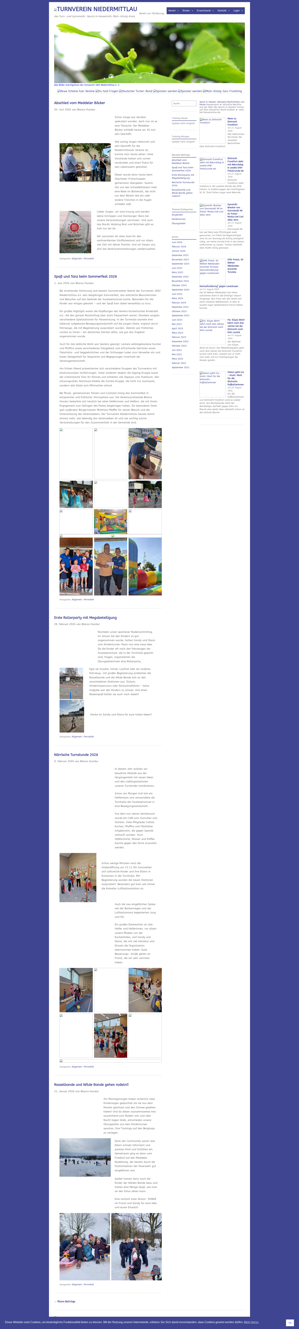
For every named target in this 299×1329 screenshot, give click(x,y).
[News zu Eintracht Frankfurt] (212, 143)
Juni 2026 (177, 242)
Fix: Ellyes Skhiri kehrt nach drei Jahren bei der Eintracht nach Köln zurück (236, 326)
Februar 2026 (179, 246)
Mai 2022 (177, 354)
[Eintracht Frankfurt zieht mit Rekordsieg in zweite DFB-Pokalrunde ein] (212, 182)
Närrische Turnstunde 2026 (76, 755)
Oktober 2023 (179, 311)
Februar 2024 (179, 302)
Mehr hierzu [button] (251, 1322)
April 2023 (177, 328)
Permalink (89, 258)
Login (237, 10)
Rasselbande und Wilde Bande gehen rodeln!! (91, 1085)
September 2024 (180, 289)
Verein (172, 10)
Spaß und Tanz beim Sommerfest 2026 (85, 277)
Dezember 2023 (180, 307)
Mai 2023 (177, 324)
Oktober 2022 (179, 345)
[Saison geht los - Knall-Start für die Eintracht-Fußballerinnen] (212, 396)
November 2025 (180, 259)
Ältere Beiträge (64, 1301)
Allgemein (77, 258)
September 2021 (180, 367)
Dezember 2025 (180, 255)
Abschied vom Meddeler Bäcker (79, 103)
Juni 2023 (177, 319)
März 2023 (177, 332)
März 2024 (177, 298)
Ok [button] (290, 1322)
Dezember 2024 (180, 276)
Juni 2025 (177, 268)
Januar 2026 (178, 251)
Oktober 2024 (179, 285)
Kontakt (222, 10)
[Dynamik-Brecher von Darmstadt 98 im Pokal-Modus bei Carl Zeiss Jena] (212, 228)
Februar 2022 (179, 363)
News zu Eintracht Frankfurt (233, 121)
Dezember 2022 (180, 341)
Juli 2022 (177, 350)
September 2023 (180, 315)
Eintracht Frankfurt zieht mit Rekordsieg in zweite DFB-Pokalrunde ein (236, 164)
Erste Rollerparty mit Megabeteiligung (85, 618)
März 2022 (177, 358)
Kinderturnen (179, 219)
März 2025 (177, 272)
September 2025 (180, 263)
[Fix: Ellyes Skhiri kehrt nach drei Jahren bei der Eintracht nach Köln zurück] (212, 344)
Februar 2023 (179, 337)
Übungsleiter (178, 223)
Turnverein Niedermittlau (97, 9)
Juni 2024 (177, 294)
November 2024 (180, 281)
